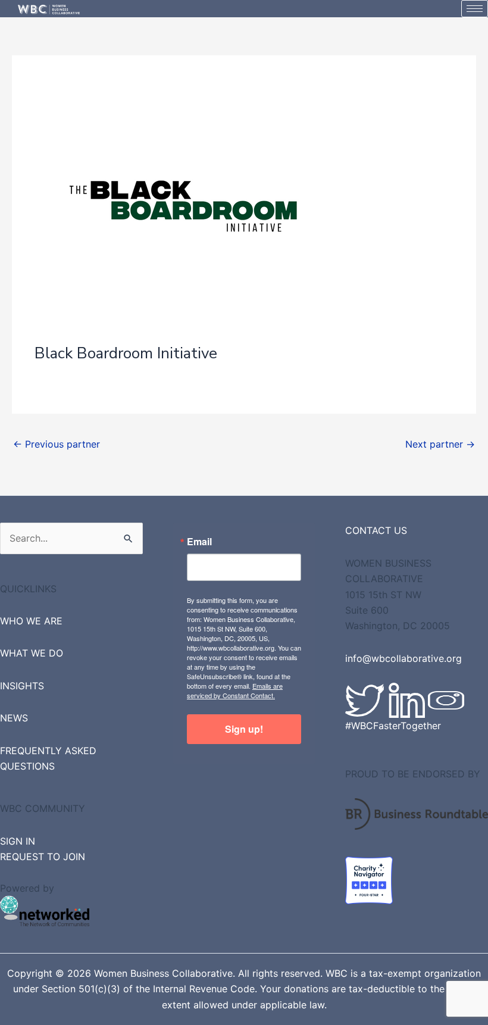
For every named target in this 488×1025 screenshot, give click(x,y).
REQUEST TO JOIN (42, 856)
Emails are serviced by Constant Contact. (235, 690)
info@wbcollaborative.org (403, 658)
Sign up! (244, 729)
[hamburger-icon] (474, 8)
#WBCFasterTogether (393, 726)
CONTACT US (376, 530)
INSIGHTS (22, 686)
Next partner (440, 444)
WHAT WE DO (31, 653)
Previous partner (56, 444)
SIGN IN (17, 841)
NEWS (14, 718)
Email (199, 541)
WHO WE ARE (31, 621)
